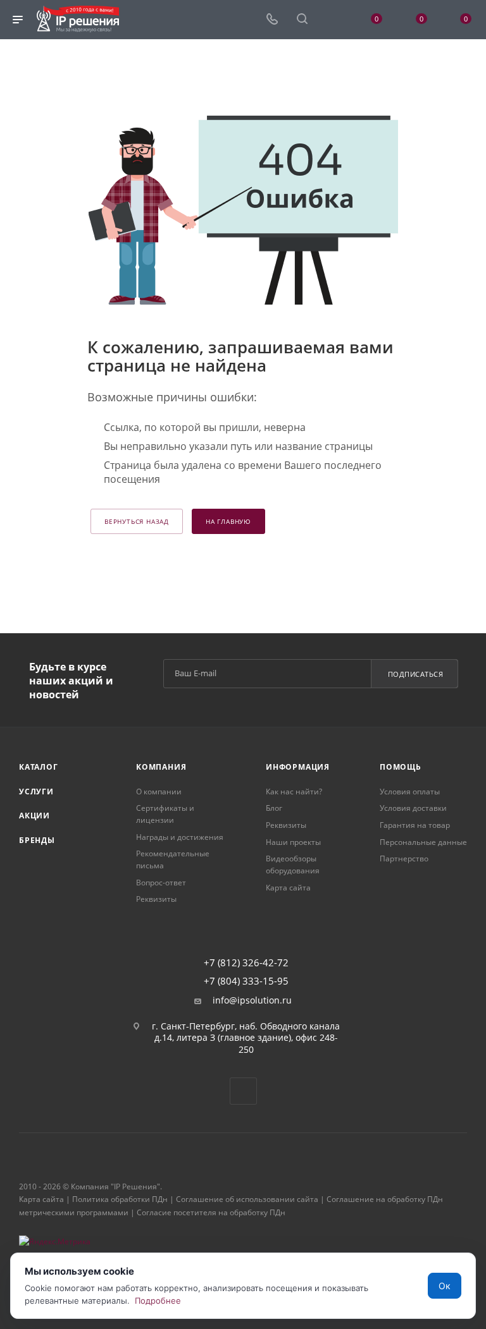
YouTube (243, 1091)
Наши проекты (293, 842)
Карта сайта (288, 887)
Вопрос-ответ (161, 882)
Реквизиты (156, 899)
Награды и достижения (179, 837)
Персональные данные (423, 842)
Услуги (36, 791)
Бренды (37, 840)
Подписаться (416, 674)
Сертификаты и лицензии (165, 814)
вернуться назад (136, 521)
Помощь (400, 767)
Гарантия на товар (415, 825)
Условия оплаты (410, 791)
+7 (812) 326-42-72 (246, 963)
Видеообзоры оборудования (293, 864)
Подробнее (158, 1301)
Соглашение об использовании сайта (247, 1199)
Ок (445, 1285)
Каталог (38, 767)
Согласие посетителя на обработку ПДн (211, 1212)
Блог (274, 808)
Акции (34, 815)
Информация (298, 767)
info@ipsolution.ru (252, 1000)
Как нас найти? (294, 791)
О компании (159, 791)
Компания (161, 767)
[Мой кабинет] (332, 20)
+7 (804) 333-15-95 (246, 981)
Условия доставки (413, 808)
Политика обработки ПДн (120, 1199)
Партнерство (404, 858)
